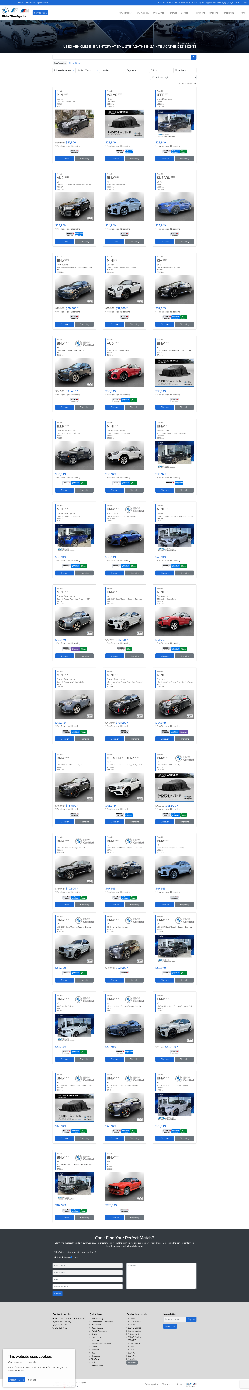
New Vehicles (125, 12)
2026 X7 (131, 1359)
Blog (93, 1353)
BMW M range (97, 1365)
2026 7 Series (134, 1343)
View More (132, 1362)
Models (106, 70)
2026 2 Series (134, 1327)
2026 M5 (131, 1340)
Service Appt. (40, 12)
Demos (173, 12)
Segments (131, 70)
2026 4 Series (134, 1334)
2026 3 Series (134, 1330)
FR (245, 2)
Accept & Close (16, 1379)
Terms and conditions (172, 1384)
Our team (95, 1350)
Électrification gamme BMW (102, 1321)
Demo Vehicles (97, 1328)
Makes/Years (84, 70)
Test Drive (95, 1359)
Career (94, 1346)
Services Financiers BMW (101, 1343)
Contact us (170, 1326)
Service (185, 12)
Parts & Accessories (99, 1331)
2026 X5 (131, 1324)
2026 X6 (131, 1355)
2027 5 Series (134, 1321)
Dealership (229, 12)
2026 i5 (131, 1318)
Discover (64, 158)
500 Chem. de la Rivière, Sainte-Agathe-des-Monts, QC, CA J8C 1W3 (207, 2)
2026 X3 (131, 1352)
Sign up (191, 1319)
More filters (180, 70)
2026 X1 (131, 1346)
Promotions (199, 12)
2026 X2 (131, 1349)
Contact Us (95, 1356)
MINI (242, 12)
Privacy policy (151, 1384)
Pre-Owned (159, 12)
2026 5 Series (134, 1337)
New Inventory (142, 12)
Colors (154, 70)
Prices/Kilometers (62, 70)
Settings (32, 1379)
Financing (214, 12)
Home (182, 43)
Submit (57, 1293)
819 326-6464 (167, 2)
